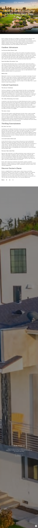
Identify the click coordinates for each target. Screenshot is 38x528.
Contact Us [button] (19, 454)
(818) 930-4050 (33, 2)
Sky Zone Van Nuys (6, 126)
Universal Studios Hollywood (9, 138)
